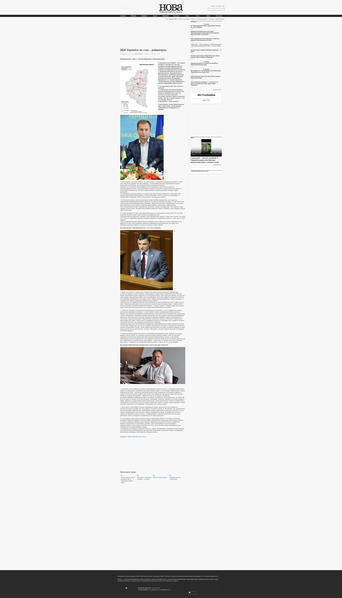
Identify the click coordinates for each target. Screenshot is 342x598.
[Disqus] (152, 542)
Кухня (208, 16)
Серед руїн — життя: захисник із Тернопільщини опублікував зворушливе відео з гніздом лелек (206, 45)
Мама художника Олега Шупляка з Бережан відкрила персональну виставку (205, 39)
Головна (122, 16)
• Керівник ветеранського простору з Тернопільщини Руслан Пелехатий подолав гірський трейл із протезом (221, 19)
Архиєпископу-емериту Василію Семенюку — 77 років (206, 50)
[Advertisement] (152, 33)
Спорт (187, 16)
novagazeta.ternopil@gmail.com (160, 590)
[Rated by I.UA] (193, 593)
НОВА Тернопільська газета (136, 436)
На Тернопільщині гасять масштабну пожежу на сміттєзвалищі (206, 26)
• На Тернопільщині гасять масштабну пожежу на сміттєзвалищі (164, 19)
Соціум (155, 16)
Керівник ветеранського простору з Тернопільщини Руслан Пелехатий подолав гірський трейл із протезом (205, 33)
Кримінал (166, 16)
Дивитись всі (217, 89)
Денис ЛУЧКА (129, 54)
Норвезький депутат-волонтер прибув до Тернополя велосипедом (204, 64)
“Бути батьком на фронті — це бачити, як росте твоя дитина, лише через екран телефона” (204, 83)
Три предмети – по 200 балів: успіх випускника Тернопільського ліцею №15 (206, 71)
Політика (144, 16)
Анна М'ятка (156, 588)
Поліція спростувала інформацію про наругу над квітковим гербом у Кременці (205, 56)
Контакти (219, 16)
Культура (176, 16)
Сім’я (197, 16)
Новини (133, 16)
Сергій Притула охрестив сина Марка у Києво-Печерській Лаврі (206, 77)
